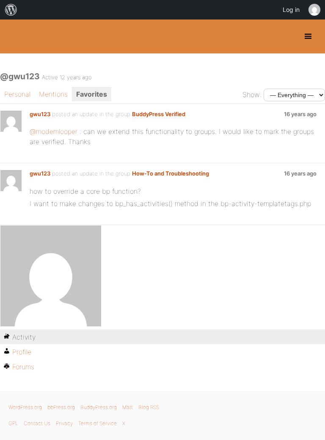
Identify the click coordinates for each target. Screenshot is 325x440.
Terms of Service (97, 423)
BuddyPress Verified (158, 114)
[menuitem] (11, 9)
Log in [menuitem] (291, 9)
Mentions (53, 94)
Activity (24, 337)
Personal (17, 94)
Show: (252, 94)
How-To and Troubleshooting (170, 173)
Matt (127, 407)
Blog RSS (148, 407)
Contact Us (37, 423)
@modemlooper (53, 131)
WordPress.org (25, 407)
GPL (13, 423)
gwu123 (40, 114)
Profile (21, 352)
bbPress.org (61, 407)
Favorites (91, 94)
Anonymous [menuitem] (314, 9)
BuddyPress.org (14, 36)
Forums (23, 366)
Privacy (64, 423)
